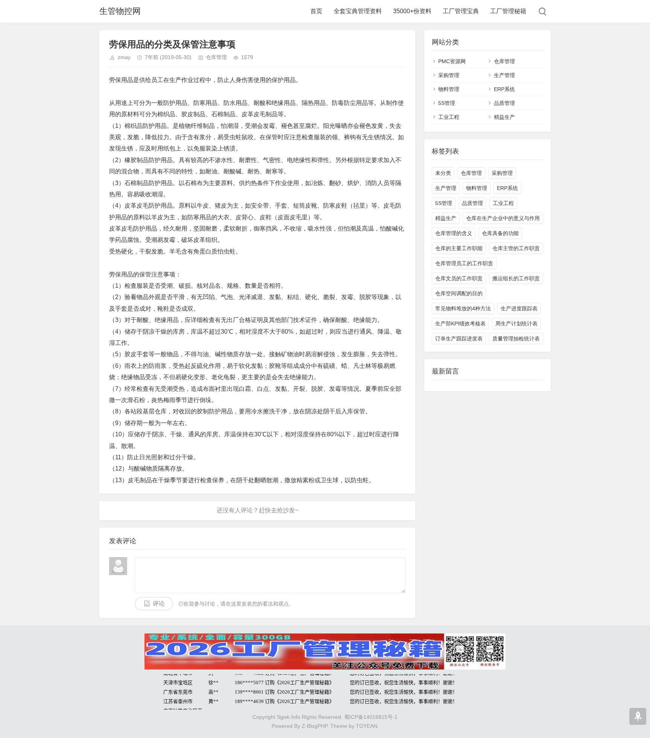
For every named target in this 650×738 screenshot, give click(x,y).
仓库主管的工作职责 (516, 248)
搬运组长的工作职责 (516, 278)
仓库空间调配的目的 (459, 293)
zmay (124, 57)
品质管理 (504, 103)
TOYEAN (366, 726)
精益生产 (504, 117)
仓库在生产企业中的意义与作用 (503, 218)
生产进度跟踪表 (519, 308)
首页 (316, 11)
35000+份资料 (412, 11)
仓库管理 (216, 57)
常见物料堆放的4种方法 (463, 308)
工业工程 (448, 117)
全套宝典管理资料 (358, 11)
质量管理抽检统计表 (516, 339)
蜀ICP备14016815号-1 (371, 717)
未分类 (443, 173)
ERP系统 (504, 89)
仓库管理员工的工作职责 (464, 263)
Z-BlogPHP (314, 726)
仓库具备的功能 (500, 233)
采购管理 (448, 75)
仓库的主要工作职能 (459, 248)
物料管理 (448, 89)
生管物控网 (120, 11)
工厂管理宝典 (461, 11)
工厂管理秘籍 (508, 11)
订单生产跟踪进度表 (459, 339)
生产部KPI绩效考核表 (460, 323)
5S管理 (446, 103)
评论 (159, 603)
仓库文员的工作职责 (459, 278)
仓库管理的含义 (453, 233)
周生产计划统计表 (516, 323)
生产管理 (504, 75)
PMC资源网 (452, 61)
